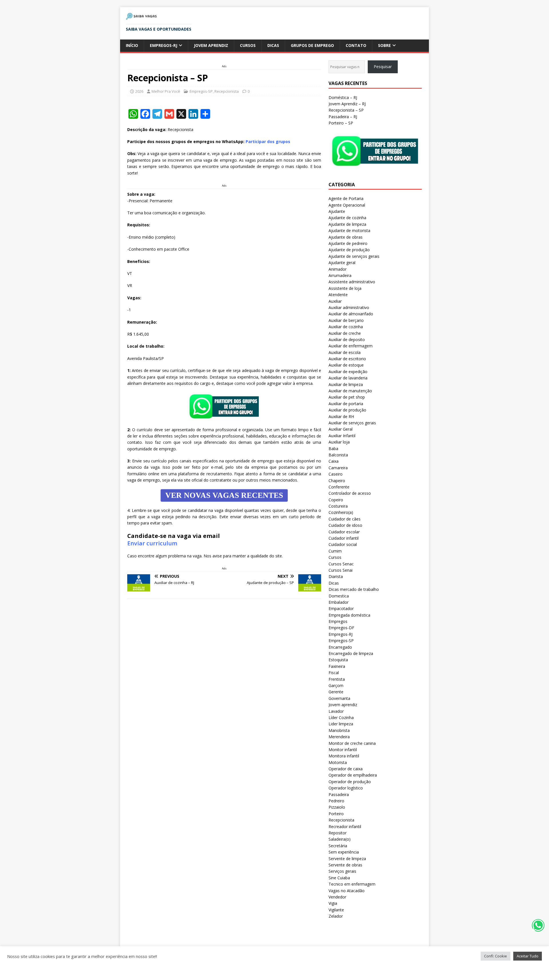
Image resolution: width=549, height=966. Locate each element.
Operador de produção (350, 781)
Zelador (336, 916)
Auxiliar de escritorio (347, 358)
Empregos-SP (201, 91)
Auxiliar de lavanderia (348, 378)
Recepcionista (226, 91)
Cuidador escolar (344, 532)
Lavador (336, 711)
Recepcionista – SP (346, 110)
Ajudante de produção (349, 249)
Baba (333, 448)
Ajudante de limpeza (347, 224)
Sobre (384, 45)
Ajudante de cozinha (347, 217)
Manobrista (339, 730)
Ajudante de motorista (349, 230)
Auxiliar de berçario (346, 320)
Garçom (336, 685)
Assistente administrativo (352, 281)
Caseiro (336, 474)
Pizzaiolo (337, 807)
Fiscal (334, 672)
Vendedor (337, 897)
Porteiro (336, 813)
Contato (356, 45)
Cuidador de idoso (345, 525)
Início (132, 45)
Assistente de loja (345, 288)
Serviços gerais (342, 871)
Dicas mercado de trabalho (354, 589)
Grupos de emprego (312, 45)
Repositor (338, 833)
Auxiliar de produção (347, 410)
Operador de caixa (346, 768)
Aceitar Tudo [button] (527, 956)
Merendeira (339, 736)
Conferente (339, 487)
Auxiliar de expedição (348, 371)
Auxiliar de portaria (346, 403)
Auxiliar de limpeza (346, 384)
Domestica (339, 596)
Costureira (338, 506)
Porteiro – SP (341, 123)
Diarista (336, 576)
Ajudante (337, 211)
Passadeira (339, 794)
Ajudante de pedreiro (348, 243)
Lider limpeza (341, 724)
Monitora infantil (344, 756)
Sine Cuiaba (339, 877)
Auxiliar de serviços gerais (352, 422)
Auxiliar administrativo (349, 307)
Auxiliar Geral (341, 429)
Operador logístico (346, 788)
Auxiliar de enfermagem (351, 346)
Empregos (338, 621)
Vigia (333, 903)
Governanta (339, 698)
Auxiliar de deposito (347, 339)
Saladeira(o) (340, 839)
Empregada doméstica (349, 615)
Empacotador (341, 608)
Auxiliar (335, 301)
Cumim (335, 551)
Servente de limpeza (347, 858)
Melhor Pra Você (166, 91)
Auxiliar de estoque (346, 365)
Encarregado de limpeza (351, 653)
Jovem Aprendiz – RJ (347, 103)
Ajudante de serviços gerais (354, 256)
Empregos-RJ (163, 45)
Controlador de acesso (350, 493)
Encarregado (340, 647)
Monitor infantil (343, 749)
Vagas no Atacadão (347, 890)
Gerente (336, 691)
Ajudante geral (342, 262)
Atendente (338, 294)
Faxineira (337, 666)
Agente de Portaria (346, 198)
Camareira (338, 467)
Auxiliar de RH (341, 416)
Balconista (338, 455)
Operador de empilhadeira (353, 775)
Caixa (334, 461)
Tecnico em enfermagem (352, 884)
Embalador (339, 602)
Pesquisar (383, 66)
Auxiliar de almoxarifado (351, 313)
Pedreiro (336, 800)
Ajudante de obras (346, 237)
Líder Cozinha (341, 717)
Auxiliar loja (339, 442)
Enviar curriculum (152, 543)
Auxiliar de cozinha (346, 326)
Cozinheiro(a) (341, 512)
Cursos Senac (341, 564)
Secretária (338, 845)
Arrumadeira (340, 275)
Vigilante (336, 909)
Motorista (338, 762)
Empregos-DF (341, 627)
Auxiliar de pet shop (347, 397)
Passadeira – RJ (343, 116)
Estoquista (338, 659)
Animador (338, 269)
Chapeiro (337, 480)
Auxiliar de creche (345, 333)
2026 (139, 91)
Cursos (248, 45)
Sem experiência (344, 852)
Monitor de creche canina (352, 743)
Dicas (273, 45)
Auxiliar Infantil (342, 435)
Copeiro (336, 499)
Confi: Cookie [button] (495, 956)
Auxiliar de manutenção (350, 390)
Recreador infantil (345, 826)
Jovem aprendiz (211, 45)
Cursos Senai (341, 570)
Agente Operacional (347, 205)
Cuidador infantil (344, 538)
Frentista (337, 679)
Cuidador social (343, 544)
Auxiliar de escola (345, 352)
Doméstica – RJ (343, 97)
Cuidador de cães (345, 519)
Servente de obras (345, 865)
